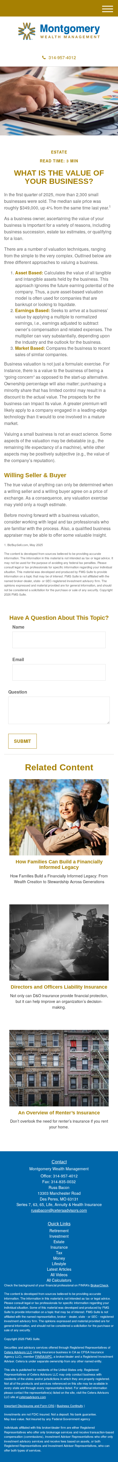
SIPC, (49, 1356)
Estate (59, 1241)
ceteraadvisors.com (32, 1397)
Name (18, 627)
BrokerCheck (99, 1285)
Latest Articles (59, 1269)
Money (59, 1258)
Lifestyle (59, 1263)
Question (17, 692)
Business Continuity (70, 1405)
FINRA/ (40, 1356)
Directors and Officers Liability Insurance (59, 987)
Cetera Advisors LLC (18, 1352)
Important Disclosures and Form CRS (29, 1405)
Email (18, 659)
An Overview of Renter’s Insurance (59, 1112)
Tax (59, 1252)
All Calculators (59, 1280)
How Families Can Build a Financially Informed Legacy (59, 864)
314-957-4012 (62, 57)
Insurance (59, 1247)
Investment (59, 1236)
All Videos (59, 1274)
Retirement (59, 1230)
